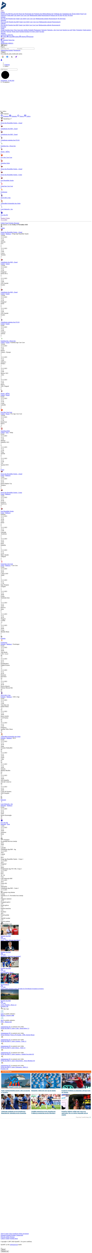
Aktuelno (14, 116)
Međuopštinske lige (47, 14)
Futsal (81, 14)
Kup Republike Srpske (7, 511)
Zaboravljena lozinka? (7, 50)
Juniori (8, 264)
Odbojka (23, 36)
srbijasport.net (14, 1244)
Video (74, 30)
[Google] (3, 57)
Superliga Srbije (5, 431)
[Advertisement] (46, 97)
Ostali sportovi (87, 30)
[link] (46, 242)
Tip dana (41, 31)
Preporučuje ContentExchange (82, 1117)
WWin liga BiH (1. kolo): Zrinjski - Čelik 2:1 (13, 1041)
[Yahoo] (16, 57)
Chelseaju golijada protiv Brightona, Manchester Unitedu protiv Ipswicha (13, 1112)
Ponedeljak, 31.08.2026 (7, 80)
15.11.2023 (4, 220)
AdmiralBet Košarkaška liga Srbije (10, 736)
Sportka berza (14, 1238)
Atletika (25, 30)
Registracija (17, 50)
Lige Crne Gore (24, 15)
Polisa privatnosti (24, 1233)
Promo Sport (15, 31)
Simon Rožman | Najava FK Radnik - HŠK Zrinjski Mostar (17, 1035)
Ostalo (17, 18)
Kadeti (8, 294)
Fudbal (4, 36)
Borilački (31, 30)
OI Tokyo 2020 (34, 31)
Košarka (16, 36)
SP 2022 (65, 15)
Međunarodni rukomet (45, 22)
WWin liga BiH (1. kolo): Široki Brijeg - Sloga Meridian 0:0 (18, 1060)
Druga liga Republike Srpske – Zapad (11, 232)
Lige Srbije (17, 15)
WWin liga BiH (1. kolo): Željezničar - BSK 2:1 (14, 1067)
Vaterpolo (44, 30)
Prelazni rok (53, 15)
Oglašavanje (19, 1235)
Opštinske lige (58, 14)
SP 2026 (70, 15)
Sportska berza (9, 30)
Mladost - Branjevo (7, 1015)
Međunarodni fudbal (35, 15)
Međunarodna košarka (42, 18)
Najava (21, 116)
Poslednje (6, 116)
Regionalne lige (29, 14)
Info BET (3, 31)
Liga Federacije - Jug (7, 804)
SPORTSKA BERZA (7, 43)
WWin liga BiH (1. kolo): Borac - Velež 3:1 (13, 1048)
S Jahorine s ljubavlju (7, 35)
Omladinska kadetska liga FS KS (10, 322)
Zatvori (3, 1249)
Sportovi (3, 218)
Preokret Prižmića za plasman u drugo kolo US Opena (76, 1091)
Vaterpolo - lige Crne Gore (54, 30)
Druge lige (22, 14)
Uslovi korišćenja (14, 1233)
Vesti (2, 10)
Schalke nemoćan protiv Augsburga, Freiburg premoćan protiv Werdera (43, 1112)
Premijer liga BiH (6, 14)
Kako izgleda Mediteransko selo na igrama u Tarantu (15, 1091)
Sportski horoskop (24, 31)
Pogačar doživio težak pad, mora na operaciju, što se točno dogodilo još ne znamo (75, 1113)
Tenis (15, 30)
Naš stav (9, 31)
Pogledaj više (4, 1006)
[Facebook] (7, 57)
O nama (6, 1233)
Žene (7, 432)
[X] (12, 57)
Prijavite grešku (5, 1237)
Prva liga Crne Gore (6, 412)
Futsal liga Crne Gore (7, 564)
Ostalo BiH (10, 15)
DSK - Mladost (6, 1022)
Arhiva (4, 111)
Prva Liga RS (4, 22)
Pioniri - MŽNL (5, 393)
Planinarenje (37, 30)
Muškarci (8, 234)
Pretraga (12, 1237)
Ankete (7, 1238)
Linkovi (3, 1238)
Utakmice (7, 64)
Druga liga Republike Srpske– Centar (11, 492)
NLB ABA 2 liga (6, 695)
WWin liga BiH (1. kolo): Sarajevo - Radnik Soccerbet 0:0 (17, 1054)
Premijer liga (11, 18)
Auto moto (20, 30)
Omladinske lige (67, 14)
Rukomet (30, 36)
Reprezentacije (46, 15)
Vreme (8, 218)
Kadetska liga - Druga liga (8, 341)
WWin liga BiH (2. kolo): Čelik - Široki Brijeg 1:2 (15, 1028)
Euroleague (4, 642)
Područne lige (38, 14)
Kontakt (13, 1235)
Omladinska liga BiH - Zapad (9, 262)
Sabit (2, 1014)
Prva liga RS (14, 14)
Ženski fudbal (76, 14)
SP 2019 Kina (61, 18)
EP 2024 (60, 15)
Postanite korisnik (6, 1235)
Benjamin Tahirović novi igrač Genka (43, 1090)
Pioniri (8, 395)
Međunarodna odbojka (45, 25)
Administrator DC (6, 1027)
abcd (2, 1020)
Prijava (5, 45)
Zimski (3, 30)
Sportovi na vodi (67, 30)
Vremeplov (79, 30)
